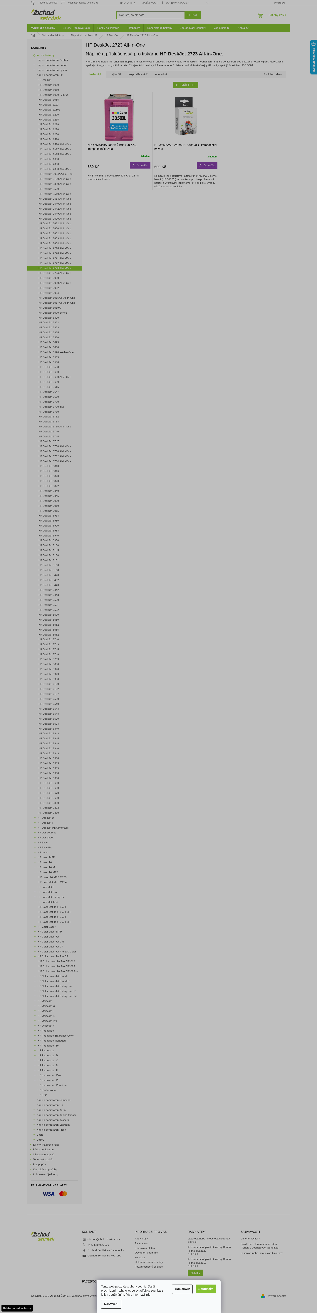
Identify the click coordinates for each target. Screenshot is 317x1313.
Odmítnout (182, 1289)
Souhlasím (205, 1288)
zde (148, 1294)
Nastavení (111, 1304)
